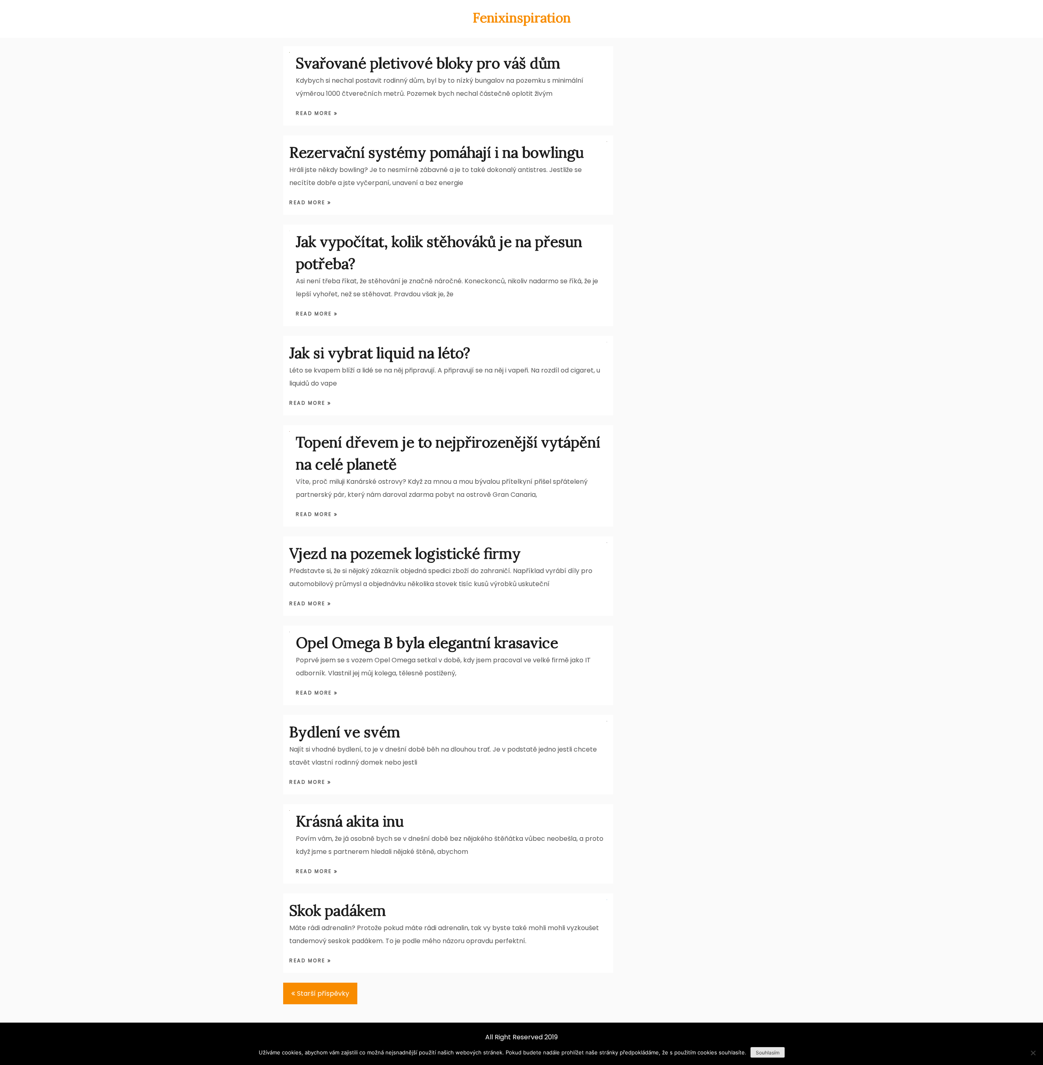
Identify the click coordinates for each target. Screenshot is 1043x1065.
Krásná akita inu (350, 821)
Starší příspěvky (323, 993)
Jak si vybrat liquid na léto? (379, 353)
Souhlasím (767, 1053)
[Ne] (1033, 1053)
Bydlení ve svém (344, 732)
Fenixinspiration (522, 17)
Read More (315, 113)
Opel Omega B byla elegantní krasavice (427, 642)
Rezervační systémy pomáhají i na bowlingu (436, 152)
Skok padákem (337, 910)
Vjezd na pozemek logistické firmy (405, 553)
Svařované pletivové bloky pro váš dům (428, 63)
